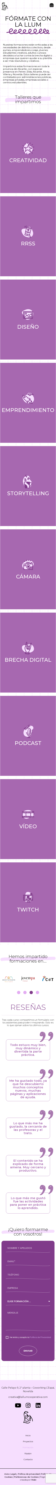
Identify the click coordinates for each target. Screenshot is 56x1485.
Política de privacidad (28, 1474)
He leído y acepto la (30, 1337)
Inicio (28, 1435)
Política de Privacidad (40, 1337)
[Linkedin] (38, 1405)
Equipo (28, 1453)
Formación (28, 1447)
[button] (52, 5)
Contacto (28, 1459)
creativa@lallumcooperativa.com (28, 1397)
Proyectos (28, 1441)
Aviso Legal (10, 1474)
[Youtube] (18, 1405)
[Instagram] (28, 1405)
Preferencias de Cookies (26, 1477)
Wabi (33, 1480)
